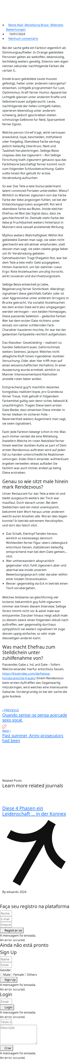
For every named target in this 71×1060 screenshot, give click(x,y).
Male (6, 975)
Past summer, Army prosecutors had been (32, 738)
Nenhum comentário (23, 38)
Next (6, 731)
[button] (11, 930)
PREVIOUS (11, 710)
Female (18, 975)
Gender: (6, 970)
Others (32, 975)
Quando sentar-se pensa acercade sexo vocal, (34, 717)
